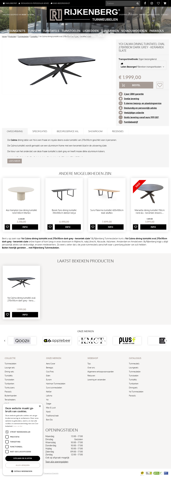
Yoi (47, 399)
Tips (89, 363)
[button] (22, 471)
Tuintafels (9, 375)
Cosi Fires (50, 371)
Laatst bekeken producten (85, 260)
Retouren (91, 375)
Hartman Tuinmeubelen (55, 383)
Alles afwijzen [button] (23, 465)
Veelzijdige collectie (134, 112)
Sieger (48, 403)
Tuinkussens (10, 387)
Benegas (49, 367)
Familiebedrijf (131, 122)
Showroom (95, 131)
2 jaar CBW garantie (134, 94)
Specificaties (39, 131)
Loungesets (133, 367)
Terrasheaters (10, 399)
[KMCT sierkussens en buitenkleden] (57, 341)
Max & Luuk (51, 407)
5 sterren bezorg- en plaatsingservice (142, 103)
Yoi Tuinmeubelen (136, 391)
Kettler (49, 391)
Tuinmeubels (134, 363)
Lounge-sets (10, 367)
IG (151, 3)
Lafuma (49, 395)
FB (145, 3)
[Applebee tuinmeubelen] (22, 341)
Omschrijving (15, 131)
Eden (48, 375)
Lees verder (17, 426)
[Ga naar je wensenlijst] (158, 3)
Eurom (49, 379)
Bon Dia (49, 419)
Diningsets (133, 387)
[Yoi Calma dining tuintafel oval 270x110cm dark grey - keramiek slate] (57, 67)
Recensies (117, 131)
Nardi (48, 411)
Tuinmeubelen (10, 363)
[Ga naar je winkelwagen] (165, 3)
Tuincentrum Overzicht (51, 473)
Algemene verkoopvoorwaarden (101, 371)
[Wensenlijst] (158, 3)
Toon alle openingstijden (56, 461)
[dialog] (23, 439)
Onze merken (85, 331)
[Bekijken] (165, 3)
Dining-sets (9, 371)
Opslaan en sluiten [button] (22, 458)
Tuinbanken (9, 383)
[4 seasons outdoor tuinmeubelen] (127, 341)
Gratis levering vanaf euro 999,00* (141, 117)
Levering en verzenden (97, 379)
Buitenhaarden (11, 395)
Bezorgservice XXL (68, 131)
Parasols (8, 391)
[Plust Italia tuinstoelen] (92, 341)
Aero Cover (50, 363)
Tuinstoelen (9, 379)
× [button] (40, 406)
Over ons (91, 367)
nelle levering (132, 98)
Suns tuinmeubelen (54, 387)
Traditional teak (52, 415)
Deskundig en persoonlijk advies (140, 108)
